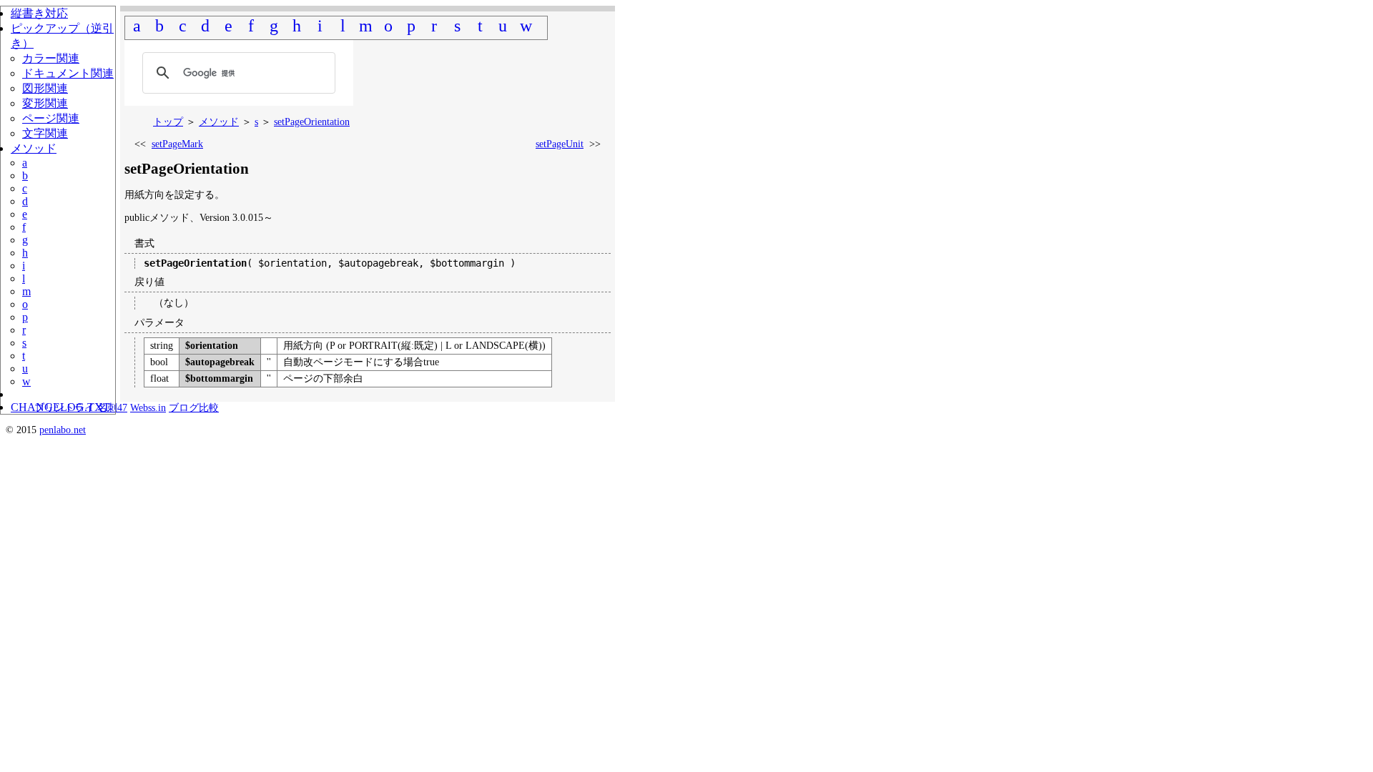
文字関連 (45, 133)
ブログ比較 (194, 407)
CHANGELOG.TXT (60, 407)
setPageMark (177, 144)
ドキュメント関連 (68, 73)
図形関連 (45, 88)
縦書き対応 (39, 13)
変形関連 (45, 103)
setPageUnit (560, 144)
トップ (168, 122)
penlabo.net (62, 430)
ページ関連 (50, 118)
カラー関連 (50, 58)
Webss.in (148, 407)
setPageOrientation (312, 122)
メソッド (219, 122)
